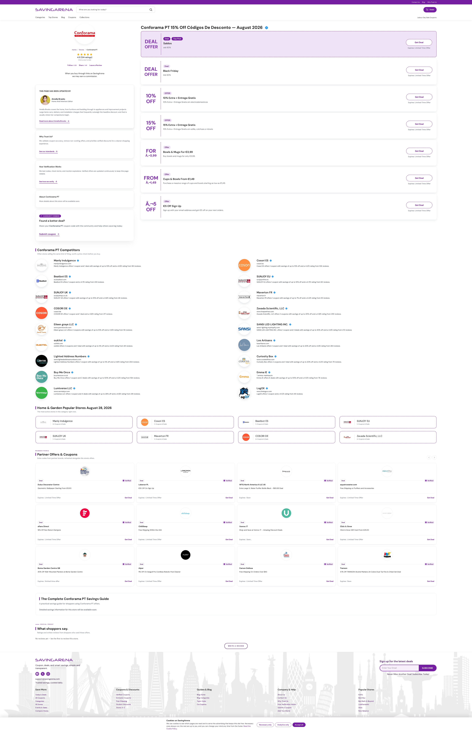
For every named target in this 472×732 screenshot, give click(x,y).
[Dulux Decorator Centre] (85, 471)
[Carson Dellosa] (286, 555)
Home (74, 50)
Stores (81, 50)
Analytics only (283, 725)
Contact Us (416, 2)
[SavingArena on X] (42, 674)
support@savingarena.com (47, 679)
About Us (281, 695)
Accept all (299, 725)
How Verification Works (287, 704)
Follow (72, 65)
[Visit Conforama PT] (84, 34)
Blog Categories (203, 698)
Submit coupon (47, 234)
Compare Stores (41, 711)
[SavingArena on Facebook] (37, 674)
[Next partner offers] (434, 457)
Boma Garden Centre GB (49, 568)
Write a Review (236, 646)
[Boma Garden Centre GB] (85, 555)
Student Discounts (123, 704)
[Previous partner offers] (429, 457)
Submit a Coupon (284, 707)
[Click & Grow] (387, 513)
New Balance (363, 711)
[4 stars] (88, 54)
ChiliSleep (143, 526)
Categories (40, 17)
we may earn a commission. (84, 76)
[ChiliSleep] (185, 513)
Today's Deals (40, 695)
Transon (343, 568)
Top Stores (53, 17)
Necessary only (265, 725)
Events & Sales (41, 707)
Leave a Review (95, 65)
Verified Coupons (123, 695)
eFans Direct (43, 526)
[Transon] (387, 555)
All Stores (39, 704)
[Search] (150, 9)
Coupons (72, 17)
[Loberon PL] (185, 471)
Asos (360, 707)
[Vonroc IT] (286, 513)
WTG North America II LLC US (252, 485)
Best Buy (361, 698)
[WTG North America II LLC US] (286, 471)
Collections (84, 17)
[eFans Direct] (85, 513)
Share (83, 65)
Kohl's (360, 695)
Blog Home (201, 695)
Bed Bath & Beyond (366, 701)
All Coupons (40, 698)
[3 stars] (84, 54)
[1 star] (78, 54)
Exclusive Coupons (123, 698)
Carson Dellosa (246, 568)
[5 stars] (91, 54)
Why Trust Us (432, 2)
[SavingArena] (54, 660)
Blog (423, 2)
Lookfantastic (363, 704)
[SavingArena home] (54, 10)
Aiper (141, 568)
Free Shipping (121, 701)
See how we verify (46, 181)
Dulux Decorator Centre (48, 485)
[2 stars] (81, 54)
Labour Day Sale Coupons (427, 17)
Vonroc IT (243, 526)
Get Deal (419, 42)
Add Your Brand (284, 711)
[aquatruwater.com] (387, 471)
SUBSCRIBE (427, 668)
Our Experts (201, 704)
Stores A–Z (120, 707)
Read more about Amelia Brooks (52, 121)
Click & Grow (346, 526)
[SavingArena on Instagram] (48, 674)
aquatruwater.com (348, 485)
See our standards (46, 151)
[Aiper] (185, 555)
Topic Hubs (201, 701)
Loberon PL (143, 485)
